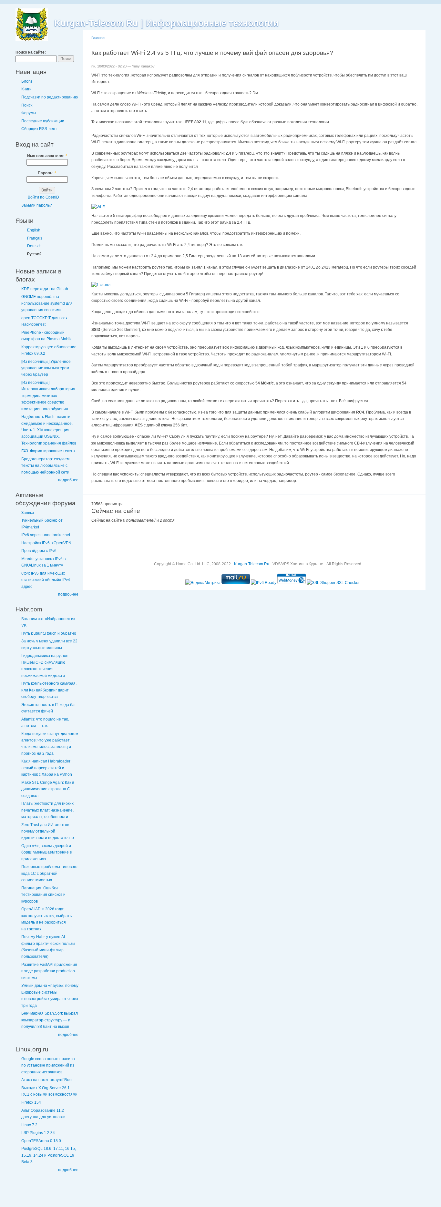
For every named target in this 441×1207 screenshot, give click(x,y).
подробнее (68, 480)
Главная (98, 38)
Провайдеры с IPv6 (38, 550)
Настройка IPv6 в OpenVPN (46, 543)
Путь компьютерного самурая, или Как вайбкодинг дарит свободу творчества (49, 690)
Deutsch (34, 246)
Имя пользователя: (47, 156)
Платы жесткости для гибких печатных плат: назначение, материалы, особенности (47, 810)
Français (34, 238)
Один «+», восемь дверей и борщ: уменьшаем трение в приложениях (46, 852)
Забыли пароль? (36, 205)
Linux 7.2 (29, 1125)
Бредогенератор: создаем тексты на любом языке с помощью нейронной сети (45, 466)
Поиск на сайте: (30, 52)
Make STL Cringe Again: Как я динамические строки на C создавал (47, 789)
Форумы (28, 113)
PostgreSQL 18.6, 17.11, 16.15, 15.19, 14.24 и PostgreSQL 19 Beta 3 (48, 1155)
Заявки (27, 512)
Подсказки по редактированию (49, 97)
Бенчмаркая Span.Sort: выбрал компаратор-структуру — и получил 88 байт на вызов (49, 1020)
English (33, 230)
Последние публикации (42, 121)
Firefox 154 (31, 1102)
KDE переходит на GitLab (44, 289)
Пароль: (47, 173)
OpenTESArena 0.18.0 (41, 1141)
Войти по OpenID (43, 197)
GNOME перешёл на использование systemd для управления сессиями (47, 303)
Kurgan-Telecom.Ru (251, 564)
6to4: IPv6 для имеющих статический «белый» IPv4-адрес (46, 580)
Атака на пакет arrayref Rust (46, 1080)
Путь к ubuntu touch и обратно (48, 633)
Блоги (26, 81)
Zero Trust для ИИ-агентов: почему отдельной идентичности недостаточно (47, 831)
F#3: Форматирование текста (48, 451)
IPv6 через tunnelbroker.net (45, 535)
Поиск (26, 105)
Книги (26, 89)
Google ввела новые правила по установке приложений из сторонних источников (48, 1065)
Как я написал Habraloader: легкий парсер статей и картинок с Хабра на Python (46, 768)
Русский (34, 254)
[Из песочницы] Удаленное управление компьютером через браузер (46, 368)
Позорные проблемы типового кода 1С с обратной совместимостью (49, 873)
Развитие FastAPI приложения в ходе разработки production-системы (49, 971)
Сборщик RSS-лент (39, 129)
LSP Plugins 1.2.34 (38, 1132)
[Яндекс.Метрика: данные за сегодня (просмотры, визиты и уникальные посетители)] (203, 582)
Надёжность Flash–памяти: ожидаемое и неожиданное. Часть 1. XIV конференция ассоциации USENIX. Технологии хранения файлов (48, 429)
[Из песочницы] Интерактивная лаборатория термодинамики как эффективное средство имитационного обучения (48, 395)
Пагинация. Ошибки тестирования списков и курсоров (43, 895)
